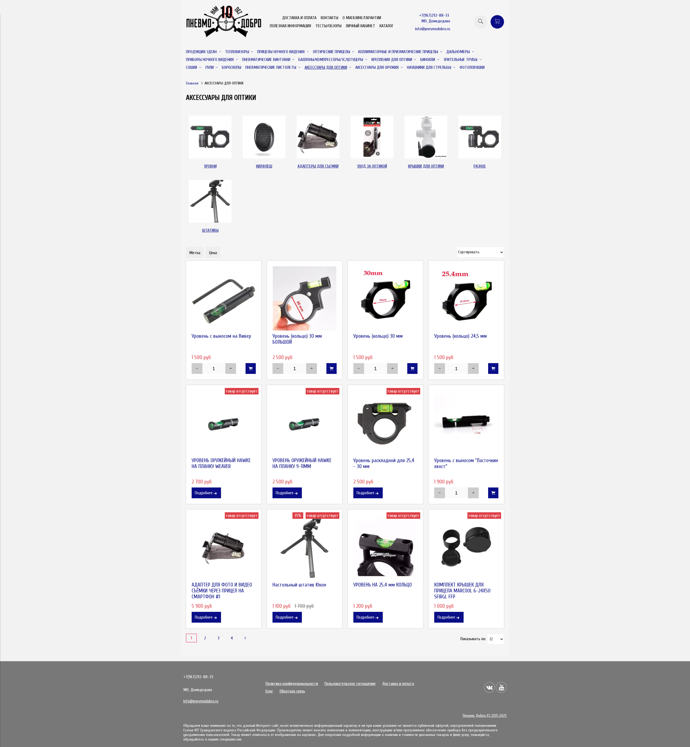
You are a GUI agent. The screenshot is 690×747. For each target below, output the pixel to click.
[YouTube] (501, 687)
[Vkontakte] (489, 687)
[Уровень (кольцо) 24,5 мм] (466, 298)
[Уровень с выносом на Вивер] (224, 298)
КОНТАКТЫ (329, 17)
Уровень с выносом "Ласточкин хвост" (466, 463)
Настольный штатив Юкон (299, 585)
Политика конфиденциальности (291, 683)
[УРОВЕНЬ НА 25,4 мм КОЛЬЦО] (385, 547)
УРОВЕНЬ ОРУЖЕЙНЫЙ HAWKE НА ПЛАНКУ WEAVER (221, 463)
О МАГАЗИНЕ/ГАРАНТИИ (362, 17)
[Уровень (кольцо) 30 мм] (385, 298)
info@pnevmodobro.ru (432, 28)
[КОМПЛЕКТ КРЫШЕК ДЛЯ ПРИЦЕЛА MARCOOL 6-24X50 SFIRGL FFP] (466, 547)
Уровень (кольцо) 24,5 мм (460, 336)
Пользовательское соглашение (350, 683)
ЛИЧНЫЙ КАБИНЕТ (360, 25)
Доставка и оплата (398, 683)
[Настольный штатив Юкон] (304, 547)
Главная (192, 83)
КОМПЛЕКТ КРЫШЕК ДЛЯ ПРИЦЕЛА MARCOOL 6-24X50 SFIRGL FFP (462, 591)
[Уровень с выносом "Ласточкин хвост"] (466, 423)
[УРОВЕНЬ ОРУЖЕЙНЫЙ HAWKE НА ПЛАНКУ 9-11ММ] (304, 423)
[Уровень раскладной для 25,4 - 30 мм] (385, 423)
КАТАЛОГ (387, 25)
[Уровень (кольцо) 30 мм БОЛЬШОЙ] (304, 298)
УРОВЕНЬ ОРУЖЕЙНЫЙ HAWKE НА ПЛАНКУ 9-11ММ (302, 463)
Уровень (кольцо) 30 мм (378, 336)
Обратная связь (292, 691)
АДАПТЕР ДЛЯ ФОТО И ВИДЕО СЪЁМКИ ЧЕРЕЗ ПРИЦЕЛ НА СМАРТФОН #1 (222, 591)
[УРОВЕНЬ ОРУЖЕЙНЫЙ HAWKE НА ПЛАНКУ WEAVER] (224, 423)
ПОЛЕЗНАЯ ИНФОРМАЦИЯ (290, 25)
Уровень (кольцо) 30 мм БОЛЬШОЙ (297, 339)
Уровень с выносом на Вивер (221, 336)
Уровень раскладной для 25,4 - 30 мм (383, 463)
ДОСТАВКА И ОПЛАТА (299, 17)
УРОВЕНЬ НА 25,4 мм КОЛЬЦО (382, 585)
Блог (269, 691)
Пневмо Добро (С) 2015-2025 (485, 715)
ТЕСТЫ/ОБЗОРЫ (328, 25)
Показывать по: (473, 638)
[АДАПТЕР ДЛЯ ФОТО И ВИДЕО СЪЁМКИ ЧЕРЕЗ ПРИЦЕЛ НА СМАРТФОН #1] (224, 547)
